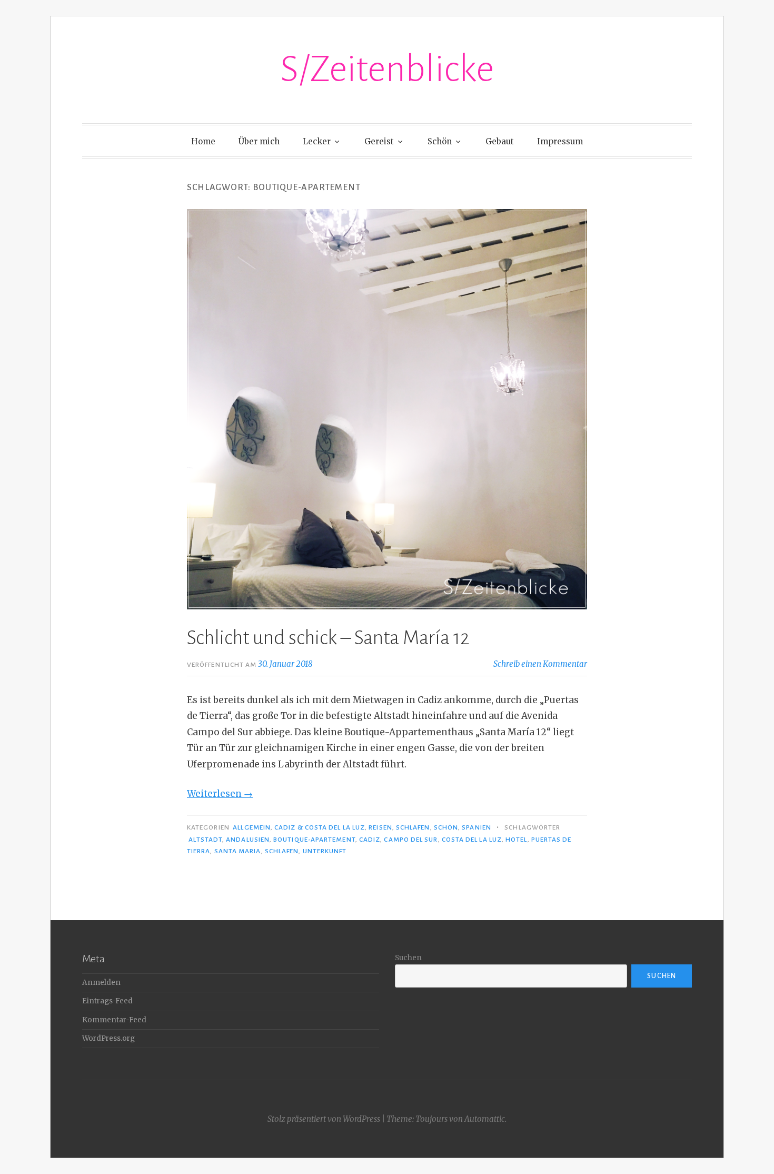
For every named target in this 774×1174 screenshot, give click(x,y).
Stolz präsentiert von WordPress (323, 1119)
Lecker (317, 141)
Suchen (408, 957)
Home (203, 141)
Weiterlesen (220, 794)
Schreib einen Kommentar (540, 664)
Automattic (484, 1119)
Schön (440, 141)
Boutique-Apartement (314, 839)
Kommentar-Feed (114, 1019)
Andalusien (248, 839)
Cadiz (369, 839)
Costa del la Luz (472, 839)
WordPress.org (108, 1038)
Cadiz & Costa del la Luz (319, 827)
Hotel (516, 839)
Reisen (380, 827)
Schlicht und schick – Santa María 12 (328, 637)
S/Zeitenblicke (387, 69)
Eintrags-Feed (107, 1001)
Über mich (259, 141)
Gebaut (499, 141)
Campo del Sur (411, 839)
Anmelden (101, 982)
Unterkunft (325, 851)
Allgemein (252, 827)
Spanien (476, 827)
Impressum (560, 141)
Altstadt (205, 839)
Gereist (379, 141)
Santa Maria (237, 851)
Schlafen (413, 827)
